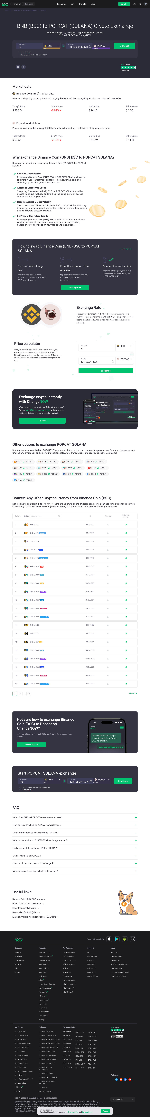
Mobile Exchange (44, 960)
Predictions (42, 976)
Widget (65, 968)
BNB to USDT (36, 567)
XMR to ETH (79, 1052)
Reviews (17, 972)
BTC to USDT (67, 1035)
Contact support (31, 745)
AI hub (41, 980)
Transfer (83, 4)
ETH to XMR (67, 1043)
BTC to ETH (67, 1059)
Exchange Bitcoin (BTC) (46, 1031)
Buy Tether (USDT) (21, 1039)
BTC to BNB (79, 1060)
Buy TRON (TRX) (20, 1067)
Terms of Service (116, 956)
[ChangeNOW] (5, 4)
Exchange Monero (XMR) (47, 1051)
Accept (105, 1111)
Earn (72, 4)
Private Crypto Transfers (47, 984)
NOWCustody (67, 988)
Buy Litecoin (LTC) (21, 1059)
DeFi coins (42, 996)
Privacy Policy (115, 960)
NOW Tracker (43, 968)
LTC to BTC (79, 1056)
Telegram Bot (43, 1008)
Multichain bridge (69, 980)
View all (132, 693)
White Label (67, 972)
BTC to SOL (91, 1068)
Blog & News (19, 956)
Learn (93, 4)
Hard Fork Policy (116, 968)
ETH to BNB (79, 1040)
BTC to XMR (67, 1031)
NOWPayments (68, 984)
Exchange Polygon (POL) (47, 1063)
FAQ (88, 952)
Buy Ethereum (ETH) (21, 1035)
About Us (18, 952)
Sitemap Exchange (45, 1091)
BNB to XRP (34, 633)
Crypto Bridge (43, 1000)
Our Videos (18, 964)
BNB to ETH (34, 541)
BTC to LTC (91, 1044)
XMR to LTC (79, 1048)
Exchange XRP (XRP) (46, 1073)
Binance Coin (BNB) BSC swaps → (29, 899)
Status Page (91, 972)
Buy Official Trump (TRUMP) (24, 1079)
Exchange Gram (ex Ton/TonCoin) (45, 1068)
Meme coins (43, 992)
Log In (124, 4)
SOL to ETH (91, 1032)
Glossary (90, 960)
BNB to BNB (34, 625)
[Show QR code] (132, 939)
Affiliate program (68, 964)
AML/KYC (114, 952)
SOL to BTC (67, 1063)
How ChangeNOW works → (25, 908)
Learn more (125, 249)
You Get (71, 44)
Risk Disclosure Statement (119, 964)
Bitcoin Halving (92, 976)
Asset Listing (67, 976)
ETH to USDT (92, 1048)
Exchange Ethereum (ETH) (47, 1035)
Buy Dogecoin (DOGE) (22, 1055)
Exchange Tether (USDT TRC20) (49, 1043)
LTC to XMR (79, 1036)
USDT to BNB (92, 1040)
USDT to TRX (79, 1032)
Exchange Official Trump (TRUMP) (47, 1082)
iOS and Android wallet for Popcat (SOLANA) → (35, 916)
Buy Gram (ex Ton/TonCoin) (24, 1071)
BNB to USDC (36, 650)
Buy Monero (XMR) (21, 1063)
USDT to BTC (67, 1067)
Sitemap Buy (19, 1091)
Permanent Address (45, 956)
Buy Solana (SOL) (20, 1075)
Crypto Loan (43, 1004)
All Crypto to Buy (20, 1083)
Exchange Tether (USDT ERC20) (49, 1039)
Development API (69, 952)
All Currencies (43, 1087)
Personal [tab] (17, 4)
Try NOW (42, 421)
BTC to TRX (92, 1052)
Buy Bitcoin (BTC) (20, 1031)
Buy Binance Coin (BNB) (23, 1043)
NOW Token (42, 972)
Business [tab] (28, 4)
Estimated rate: (25, 55)
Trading (41, 1020)
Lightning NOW (44, 1012)
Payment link (43, 1016)
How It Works (92, 956)
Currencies (16, 10)
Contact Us (91, 964)
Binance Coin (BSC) (30, 10)
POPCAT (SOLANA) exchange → (28, 903)
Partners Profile (68, 956)
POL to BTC (92, 1064)
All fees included (26, 52)
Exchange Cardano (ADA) (47, 1055)
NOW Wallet (43, 964)
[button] (51, 46)
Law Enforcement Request (120, 972)
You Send (21, 44)
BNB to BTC (34, 525)
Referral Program (69, 960)
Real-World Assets (45, 988)
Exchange (62, 4)
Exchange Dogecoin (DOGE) (48, 1059)
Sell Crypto (18, 1087)
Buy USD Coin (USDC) (22, 1047)
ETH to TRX (92, 1060)
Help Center (91, 968)
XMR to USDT (80, 1064)
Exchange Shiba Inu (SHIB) (48, 1077)
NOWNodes (67, 992)
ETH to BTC (67, 1047)
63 (29, 694)
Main (6, 10)
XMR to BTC (67, 1051)
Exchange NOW (75, 288)
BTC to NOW (92, 1056)
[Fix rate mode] (90, 46)
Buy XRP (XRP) (20, 1051)
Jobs (16, 968)
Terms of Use (73, 1112)
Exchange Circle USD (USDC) (48, 1047)
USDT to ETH (92, 1036)
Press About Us (20, 960)
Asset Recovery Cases (118, 976)
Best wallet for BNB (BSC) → (26, 912)
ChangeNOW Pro (44, 952)
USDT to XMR (67, 1039)
